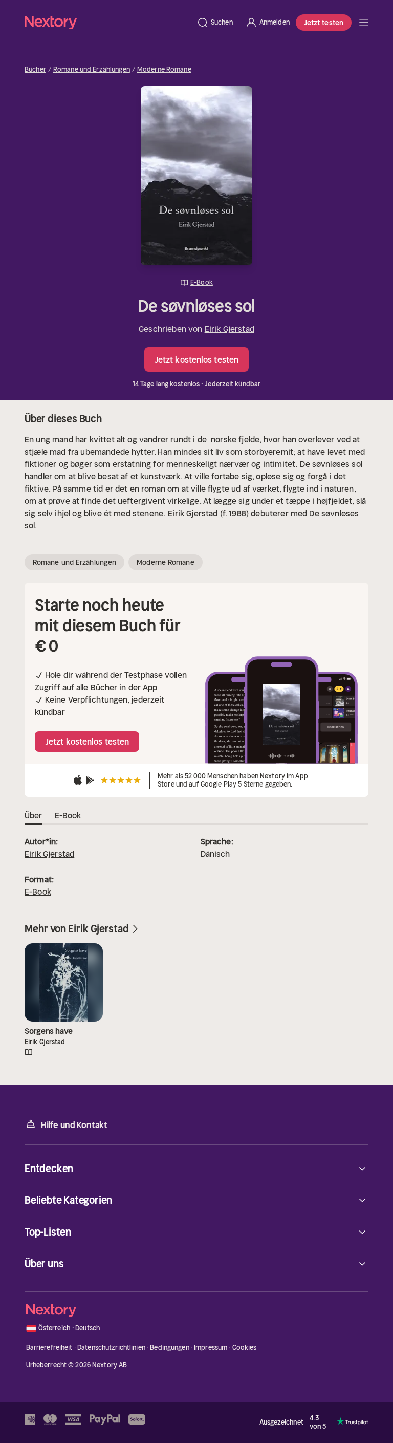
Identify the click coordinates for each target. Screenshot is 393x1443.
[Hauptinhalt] (364, 22)
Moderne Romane (164, 70)
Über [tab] (33, 815)
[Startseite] (107, 22)
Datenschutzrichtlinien (111, 1347)
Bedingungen (169, 1347)
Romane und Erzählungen (91, 70)
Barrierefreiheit (49, 1347)
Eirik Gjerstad (229, 329)
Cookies (244, 1347)
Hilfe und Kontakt (74, 1125)
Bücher (35, 70)
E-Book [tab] (68, 815)
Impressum (210, 1347)
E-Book (38, 891)
